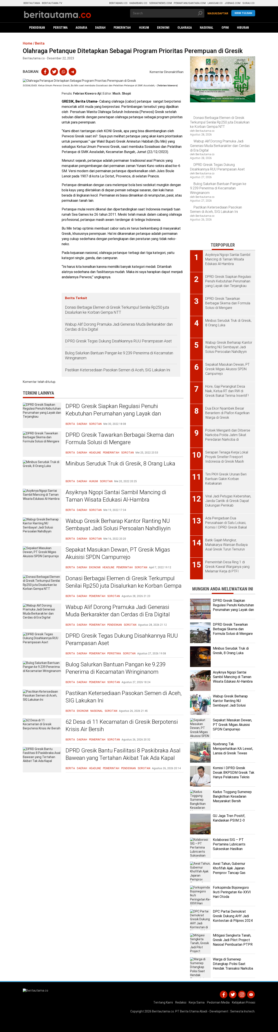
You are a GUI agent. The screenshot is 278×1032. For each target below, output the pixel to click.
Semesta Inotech (242, 1011)
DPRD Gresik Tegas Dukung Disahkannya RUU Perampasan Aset (118, 341)
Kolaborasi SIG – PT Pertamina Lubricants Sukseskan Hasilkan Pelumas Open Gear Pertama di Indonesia (229, 849)
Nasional (96, 710)
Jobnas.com (232, 3)
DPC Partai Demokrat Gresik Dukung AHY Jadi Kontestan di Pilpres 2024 (233, 916)
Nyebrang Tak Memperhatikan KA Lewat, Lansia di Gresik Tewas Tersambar (233, 751)
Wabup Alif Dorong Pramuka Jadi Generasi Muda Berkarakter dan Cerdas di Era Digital (119, 327)
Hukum (93, 481)
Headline (95, 452)
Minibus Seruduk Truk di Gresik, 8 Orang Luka (120, 463)
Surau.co (248, 3)
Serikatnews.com (160, 3)
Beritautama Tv (52, 3)
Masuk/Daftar (217, 13)
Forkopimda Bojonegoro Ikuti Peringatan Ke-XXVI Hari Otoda (232, 892)
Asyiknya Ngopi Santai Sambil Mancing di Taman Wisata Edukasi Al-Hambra (116, 496)
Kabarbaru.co (138, 3)
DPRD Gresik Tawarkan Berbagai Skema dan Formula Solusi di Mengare (120, 438)
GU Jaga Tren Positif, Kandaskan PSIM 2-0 (229, 818)
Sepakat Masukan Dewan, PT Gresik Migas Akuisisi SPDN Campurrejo (118, 553)
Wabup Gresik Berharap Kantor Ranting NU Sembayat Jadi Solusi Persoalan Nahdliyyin (118, 525)
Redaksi (180, 1002)
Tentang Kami (163, 1002)
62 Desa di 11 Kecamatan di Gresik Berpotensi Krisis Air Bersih (122, 725)
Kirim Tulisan (243, 13)
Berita (70, 423)
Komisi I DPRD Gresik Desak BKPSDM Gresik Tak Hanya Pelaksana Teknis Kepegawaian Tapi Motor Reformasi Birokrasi (233, 777)
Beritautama (31, 3)
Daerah (82, 423)
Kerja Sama (197, 1002)
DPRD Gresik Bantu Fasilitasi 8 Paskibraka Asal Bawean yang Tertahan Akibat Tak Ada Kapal (123, 754)
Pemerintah (111, 452)
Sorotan (95, 423)
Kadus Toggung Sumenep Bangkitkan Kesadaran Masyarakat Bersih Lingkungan (232, 798)
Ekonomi (95, 567)
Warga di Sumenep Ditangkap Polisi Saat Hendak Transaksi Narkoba (233, 963)
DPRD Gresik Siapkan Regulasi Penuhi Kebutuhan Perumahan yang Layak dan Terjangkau (113, 413)
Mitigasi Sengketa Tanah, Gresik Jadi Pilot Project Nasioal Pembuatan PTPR (233, 940)
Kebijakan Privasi (243, 1002)
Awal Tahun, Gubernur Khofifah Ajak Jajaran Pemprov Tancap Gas (229, 868)
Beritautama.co (163, 1011)
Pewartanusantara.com (190, 3)
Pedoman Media (218, 1002)
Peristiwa (114, 653)
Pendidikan (114, 624)
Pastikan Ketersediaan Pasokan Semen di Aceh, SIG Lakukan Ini (117, 370)
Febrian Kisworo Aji (87, 93)
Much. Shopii (122, 93)
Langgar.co (215, 3)
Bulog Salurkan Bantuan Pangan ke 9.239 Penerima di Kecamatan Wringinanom (119, 355)
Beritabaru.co (118, 3)
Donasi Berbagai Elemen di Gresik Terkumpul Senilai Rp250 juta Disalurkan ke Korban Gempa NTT (117, 310)
